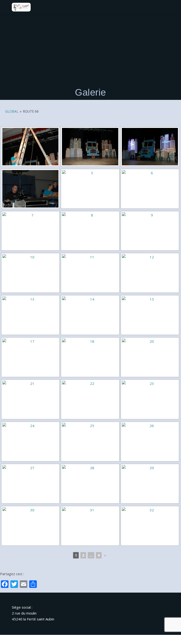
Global (11, 111)
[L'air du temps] (21, 7)
